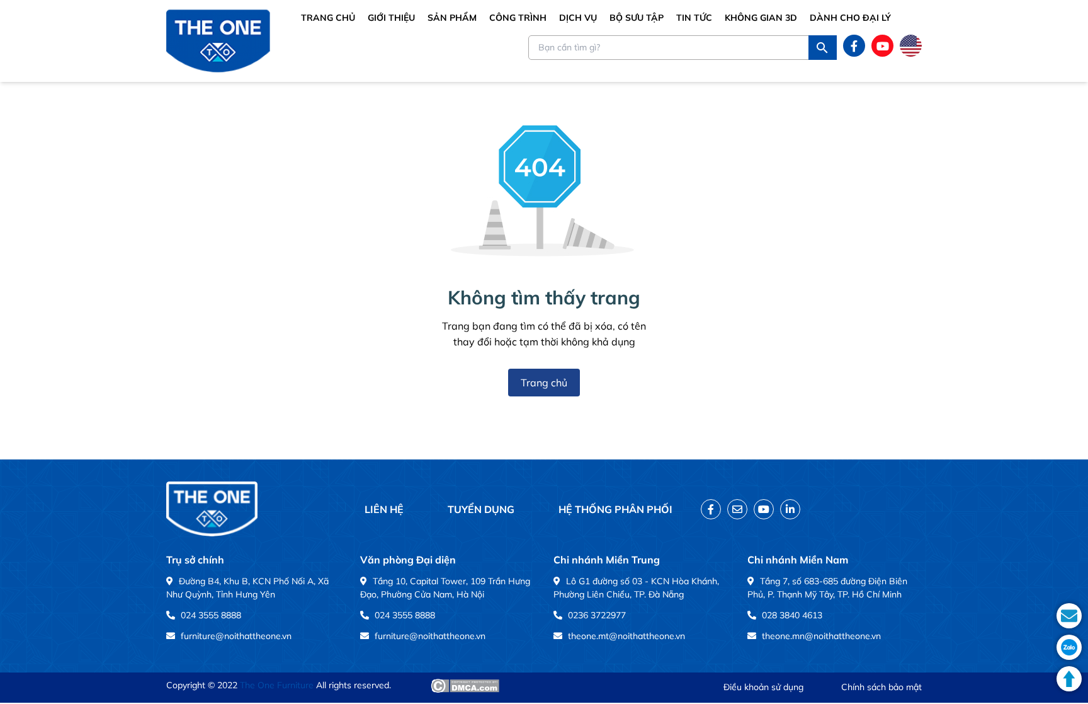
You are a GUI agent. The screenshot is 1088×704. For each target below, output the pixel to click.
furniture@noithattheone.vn (236, 636)
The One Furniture (277, 685)
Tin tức (694, 17)
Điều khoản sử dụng (763, 687)
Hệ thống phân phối (615, 509)
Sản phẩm (452, 17)
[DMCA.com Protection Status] (465, 686)
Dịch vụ (578, 17)
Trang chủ (328, 17)
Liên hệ (384, 509)
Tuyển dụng (481, 509)
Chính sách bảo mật (881, 687)
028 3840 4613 (792, 615)
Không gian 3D (761, 17)
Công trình (518, 17)
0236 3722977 (597, 615)
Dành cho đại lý (850, 17)
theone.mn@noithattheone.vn (821, 636)
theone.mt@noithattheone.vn (626, 636)
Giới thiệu (391, 17)
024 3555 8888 (211, 615)
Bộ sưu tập (636, 17)
